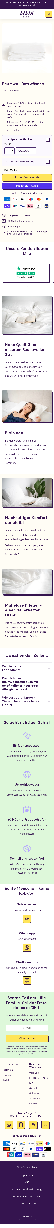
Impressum (27, 1175)
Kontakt (33, 1103)
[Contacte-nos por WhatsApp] (9, 1125)
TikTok (6, 1080)
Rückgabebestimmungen (27, 1196)
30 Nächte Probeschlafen (21, 221)
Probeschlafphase (38, 1077)
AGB (27, 1182)
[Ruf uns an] (21, 1125)
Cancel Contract (27, 1203)
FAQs (31, 1083)
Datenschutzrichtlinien (19, 1049)
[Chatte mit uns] (45, 1125)
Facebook (8, 1075)
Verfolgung (35, 1098)
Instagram (8, 1069)
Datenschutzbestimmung (27, 1189)
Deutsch (25, 1216)
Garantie (33, 1088)
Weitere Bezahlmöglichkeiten (27, 193)
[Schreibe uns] (33, 1125)
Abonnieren (27, 1038)
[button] (4, 14)
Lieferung (34, 1093)
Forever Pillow (19, 125)
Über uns (34, 1072)
